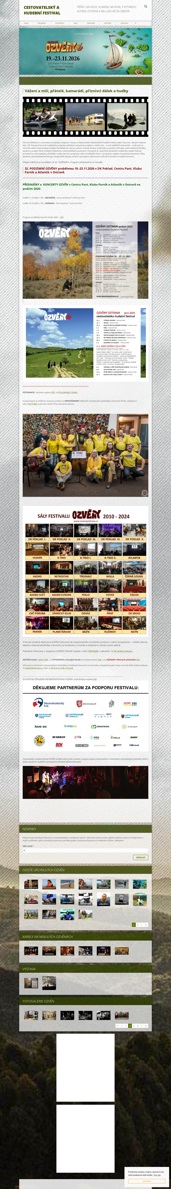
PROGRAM (93, 651)
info (76, 23)
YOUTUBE (32, 403)
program (42, 23)
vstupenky (59, 23)
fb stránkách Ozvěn (68, 392)
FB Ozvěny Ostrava (123, 651)
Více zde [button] (157, 1175)
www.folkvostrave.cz (34, 668)
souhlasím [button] (147, 1181)
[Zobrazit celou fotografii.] (31, 884)
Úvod (26, 23)
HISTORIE (107, 23)
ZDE (62, 217)
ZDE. (138, 659)
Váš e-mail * (28, 846)
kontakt (124, 23)
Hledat (145, 7)
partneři (91, 23)
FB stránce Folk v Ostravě (62, 668)
